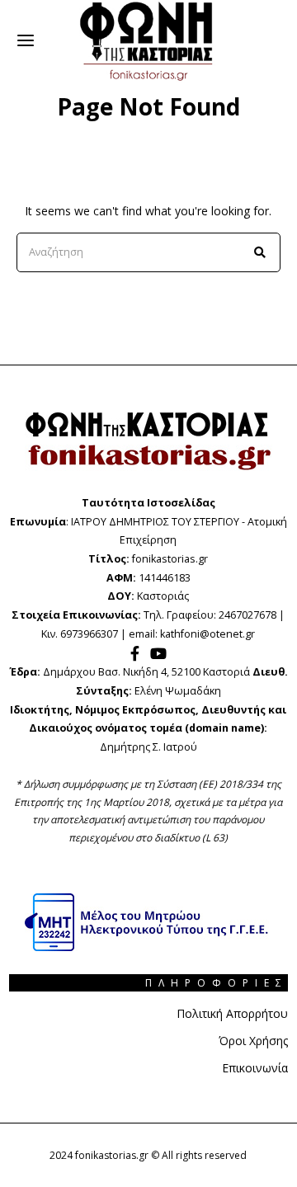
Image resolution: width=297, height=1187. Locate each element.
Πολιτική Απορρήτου (232, 1013)
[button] (260, 252)
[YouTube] (158, 653)
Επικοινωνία (255, 1068)
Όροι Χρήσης (253, 1040)
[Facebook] (135, 653)
